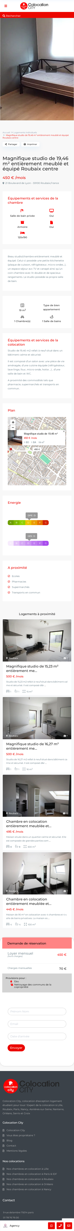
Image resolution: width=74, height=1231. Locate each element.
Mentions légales (17, 1150)
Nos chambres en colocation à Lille (28, 1168)
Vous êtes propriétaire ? (21, 1135)
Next (51, 69)
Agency (14, 1225)
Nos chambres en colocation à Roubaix (30, 1179)
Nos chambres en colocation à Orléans (30, 1184)
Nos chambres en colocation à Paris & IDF (32, 1174)
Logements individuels (25, 132)
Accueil (6, 132)
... (45, 685)
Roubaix (13, 658)
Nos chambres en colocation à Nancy (29, 1189)
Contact (11, 1145)
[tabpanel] (37, 69)
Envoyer (16, 1047)
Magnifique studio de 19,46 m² (41, 433)
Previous (22, 69)
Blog (9, 1140)
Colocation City (16, 1130)
